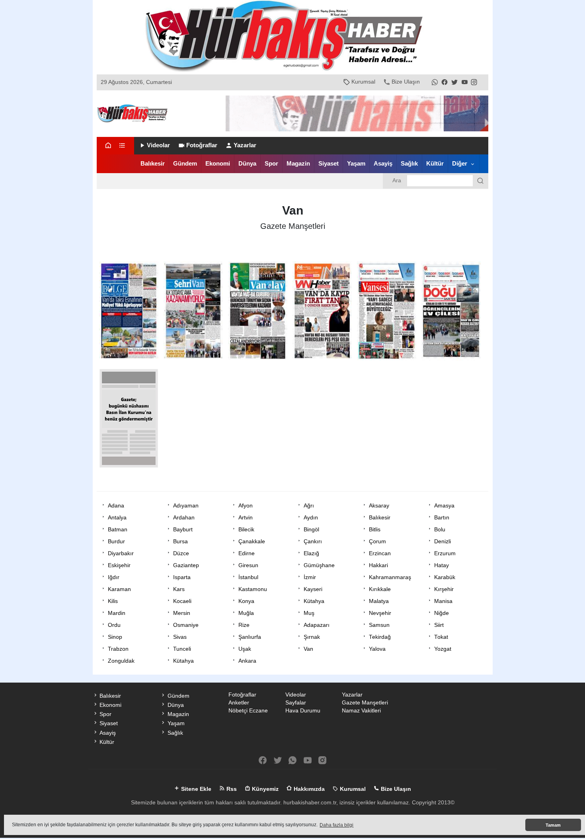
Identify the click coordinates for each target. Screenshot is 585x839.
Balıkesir (152, 163)
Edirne (246, 553)
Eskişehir (119, 565)
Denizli (442, 541)
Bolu (439, 530)
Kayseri (313, 589)
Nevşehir (380, 613)
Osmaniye (186, 625)
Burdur (116, 541)
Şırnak (312, 637)
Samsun (379, 625)
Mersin (181, 613)
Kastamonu (252, 589)
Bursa (180, 541)
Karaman (119, 589)
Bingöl (311, 530)
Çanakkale (251, 541)
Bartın (441, 518)
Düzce (181, 553)
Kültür (435, 163)
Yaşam (356, 163)
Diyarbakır (121, 553)
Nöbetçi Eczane (248, 711)
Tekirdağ (380, 637)
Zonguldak (121, 661)
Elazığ (311, 553)
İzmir (310, 577)
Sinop (115, 637)
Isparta (182, 577)
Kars (179, 589)
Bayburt (183, 530)
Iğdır (113, 577)
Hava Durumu (302, 711)
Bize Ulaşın (406, 82)
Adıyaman (186, 506)
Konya (246, 601)
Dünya (247, 163)
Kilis (113, 601)
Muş (309, 613)
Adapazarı (317, 625)
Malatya (379, 601)
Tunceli (182, 649)
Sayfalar (295, 703)
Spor (271, 163)
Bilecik (246, 530)
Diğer (459, 163)
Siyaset (328, 163)
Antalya (117, 518)
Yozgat (442, 649)
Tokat (441, 637)
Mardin (116, 613)
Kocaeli (182, 601)
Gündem (185, 163)
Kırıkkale (380, 589)
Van (308, 649)
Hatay (441, 565)
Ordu (114, 625)
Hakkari (378, 565)
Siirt (439, 625)
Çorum (377, 541)
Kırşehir (444, 589)
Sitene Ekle (195, 789)
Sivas (180, 637)
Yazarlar (245, 145)
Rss (231, 789)
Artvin (245, 518)
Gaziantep (186, 565)
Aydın (311, 518)
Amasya (444, 506)
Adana (116, 506)
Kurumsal (363, 82)
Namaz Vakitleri (361, 711)
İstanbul (248, 577)
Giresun (248, 565)
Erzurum (445, 553)
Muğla (246, 613)
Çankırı (313, 541)
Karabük (444, 577)
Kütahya (314, 601)
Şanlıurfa (249, 637)
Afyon (245, 506)
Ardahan (184, 518)
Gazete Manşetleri (365, 703)
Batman (117, 530)
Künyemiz (264, 789)
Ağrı (309, 506)
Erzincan (380, 553)
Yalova (377, 649)
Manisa (443, 601)
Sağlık (409, 163)
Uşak (244, 649)
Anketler (238, 703)
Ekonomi (217, 163)
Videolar (158, 145)
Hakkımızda (308, 789)
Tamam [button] (553, 825)
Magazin (298, 163)
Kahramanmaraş (390, 577)
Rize (244, 625)
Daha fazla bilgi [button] (336, 825)
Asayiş (383, 163)
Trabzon (118, 649)
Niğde (441, 613)
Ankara (247, 661)
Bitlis (374, 530)
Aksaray (379, 506)
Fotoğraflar (201, 145)
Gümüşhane (319, 565)
